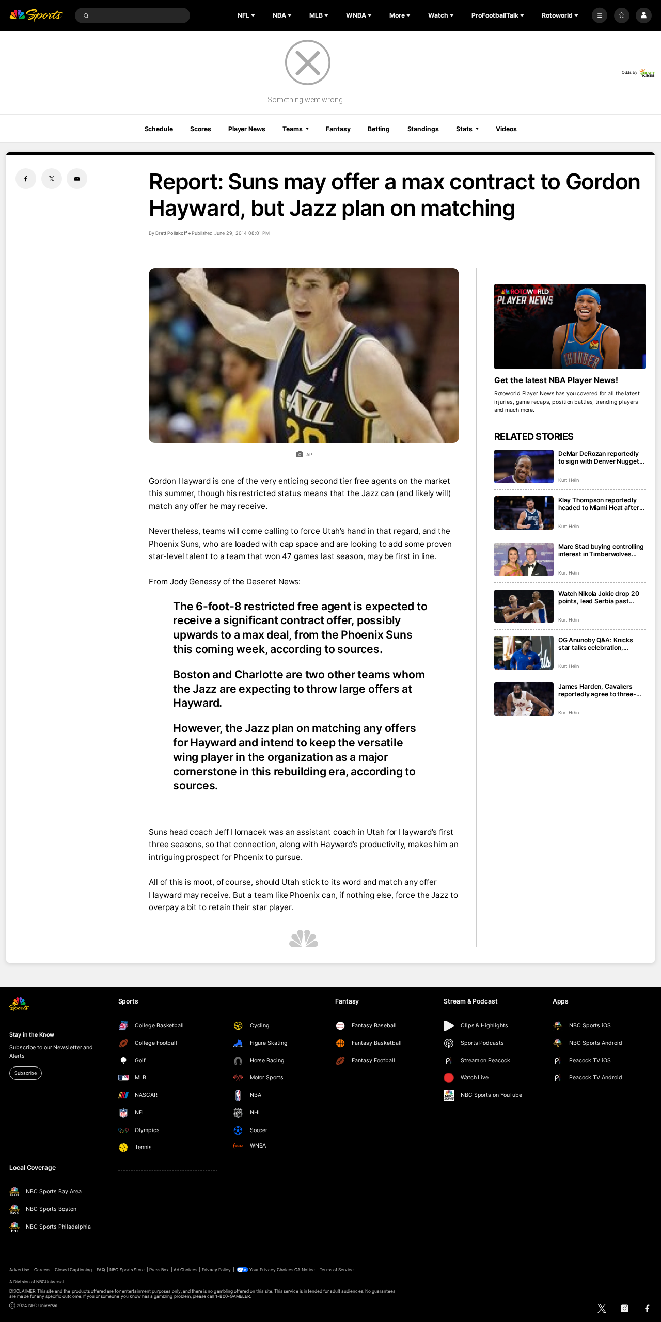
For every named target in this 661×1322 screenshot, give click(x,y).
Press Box (159, 1269)
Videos (506, 129)
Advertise (19, 1269)
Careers (42, 1269)
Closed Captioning (73, 1269)
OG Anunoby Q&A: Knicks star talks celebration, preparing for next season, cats (597, 643)
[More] (599, 15)
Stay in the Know (31, 1034)
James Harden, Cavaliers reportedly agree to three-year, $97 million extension (597, 690)
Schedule (159, 129)
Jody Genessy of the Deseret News (234, 581)
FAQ (101, 1269)
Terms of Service (337, 1269)
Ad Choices (185, 1269)
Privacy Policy (216, 1269)
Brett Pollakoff (170, 233)
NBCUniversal (50, 1281)
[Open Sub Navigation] (254, 15)
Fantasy (338, 129)
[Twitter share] (51, 178)
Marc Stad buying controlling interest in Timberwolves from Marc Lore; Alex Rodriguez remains (601, 550)
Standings (423, 129)
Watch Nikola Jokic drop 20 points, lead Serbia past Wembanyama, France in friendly (598, 597)
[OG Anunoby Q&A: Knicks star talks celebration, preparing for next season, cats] (524, 653)
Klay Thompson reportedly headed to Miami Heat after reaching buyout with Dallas (599, 504)
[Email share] (77, 178)
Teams (292, 129)
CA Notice (304, 1269)
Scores (200, 129)
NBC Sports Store (127, 1269)
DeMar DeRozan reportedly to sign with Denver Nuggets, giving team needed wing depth (601, 457)
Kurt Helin (568, 480)
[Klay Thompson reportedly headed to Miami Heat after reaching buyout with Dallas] (524, 513)
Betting (379, 129)
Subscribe (25, 1073)
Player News (246, 129)
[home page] (36, 15)
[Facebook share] (25, 178)
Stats (464, 129)
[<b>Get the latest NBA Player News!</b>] (570, 326)
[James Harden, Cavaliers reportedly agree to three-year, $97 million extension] (524, 699)
